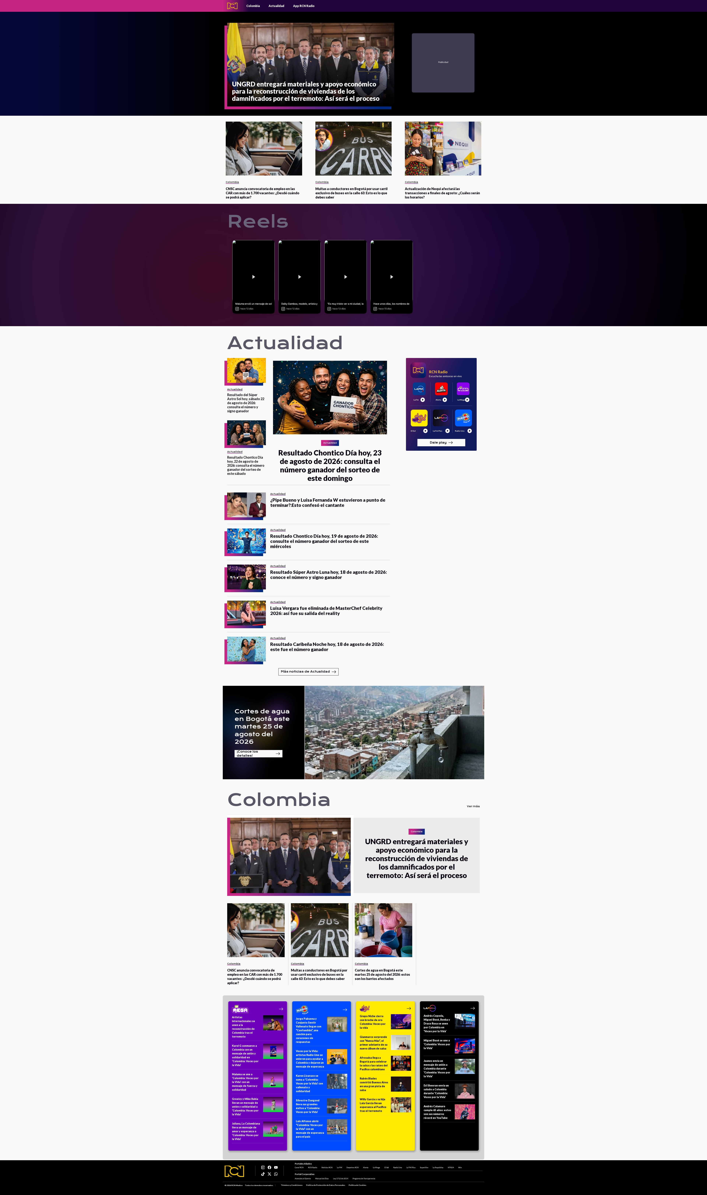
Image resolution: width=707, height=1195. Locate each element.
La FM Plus (411, 1167)
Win (460, 1167)
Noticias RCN (327, 1167)
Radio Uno (397, 1167)
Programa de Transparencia (364, 1178)
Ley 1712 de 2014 (340, 1178)
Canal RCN (299, 1167)
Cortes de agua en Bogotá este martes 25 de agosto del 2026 (262, 726)
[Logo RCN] (234, 1171)
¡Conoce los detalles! (247, 753)
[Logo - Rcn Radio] (232, 6)
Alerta (365, 1167)
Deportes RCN (353, 1167)
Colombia (253, 6)
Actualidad (276, 6)
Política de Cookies (357, 1185)
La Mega (376, 1167)
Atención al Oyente (303, 1178)
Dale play (438, 442)
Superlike (424, 1167)
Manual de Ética (322, 1178)
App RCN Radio (303, 6)
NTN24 (451, 1167)
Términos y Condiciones (292, 1185)
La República (438, 1167)
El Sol (386, 1167)
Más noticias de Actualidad (305, 671)
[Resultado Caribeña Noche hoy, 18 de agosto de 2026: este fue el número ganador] (246, 649)
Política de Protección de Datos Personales (325, 1185)
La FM (339, 1167)
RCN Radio (312, 1167)
